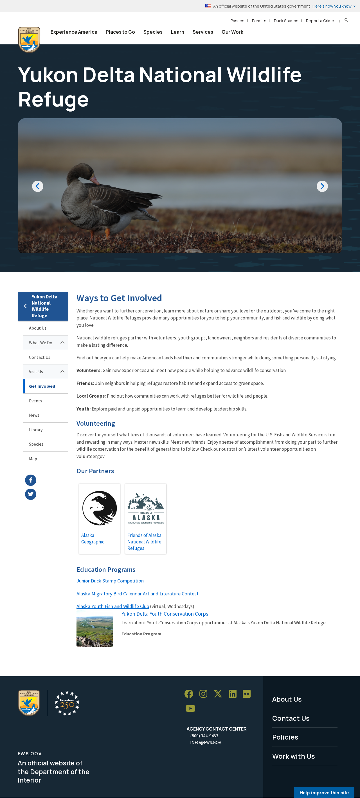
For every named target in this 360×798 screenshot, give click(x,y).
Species (153, 32)
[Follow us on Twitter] (219, 694)
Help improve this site (324, 792)
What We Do (40, 342)
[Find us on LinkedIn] (234, 694)
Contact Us (39, 357)
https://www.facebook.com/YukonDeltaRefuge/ (46, 480)
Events (35, 400)
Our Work (232, 32)
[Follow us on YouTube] (192, 708)
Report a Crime (320, 20)
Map (33, 458)
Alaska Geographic (92, 538)
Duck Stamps (286, 20)
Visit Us (36, 371)
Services (203, 32)
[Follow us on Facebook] (190, 694)
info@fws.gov (205, 742)
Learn (177, 32)
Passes (237, 20)
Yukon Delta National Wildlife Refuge (44, 306)
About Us (37, 328)
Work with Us (293, 756)
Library (35, 429)
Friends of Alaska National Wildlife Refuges (144, 541)
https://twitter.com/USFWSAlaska (46, 494)
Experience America (74, 32)
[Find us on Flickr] (249, 694)
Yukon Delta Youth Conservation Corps (165, 613)
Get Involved (42, 386)
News (34, 415)
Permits (259, 20)
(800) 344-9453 (204, 735)
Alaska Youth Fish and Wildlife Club (112, 606)
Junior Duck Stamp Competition (110, 580)
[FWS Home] (29, 39)
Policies (285, 737)
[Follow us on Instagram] (205, 694)
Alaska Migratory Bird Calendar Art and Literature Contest (137, 593)
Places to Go (120, 32)
